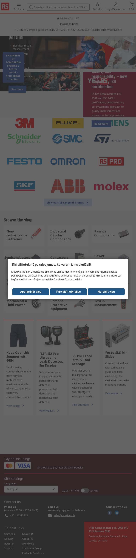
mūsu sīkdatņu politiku (69, 279)
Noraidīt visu (106, 291)
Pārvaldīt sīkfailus (68, 291)
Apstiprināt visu (30, 291)
